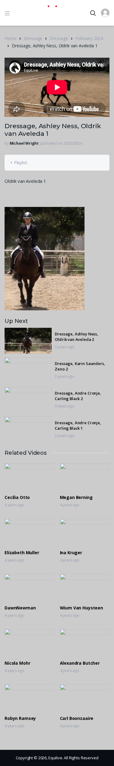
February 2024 (89, 38)
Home (10, 38)
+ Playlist (18, 162)
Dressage (33, 38)
